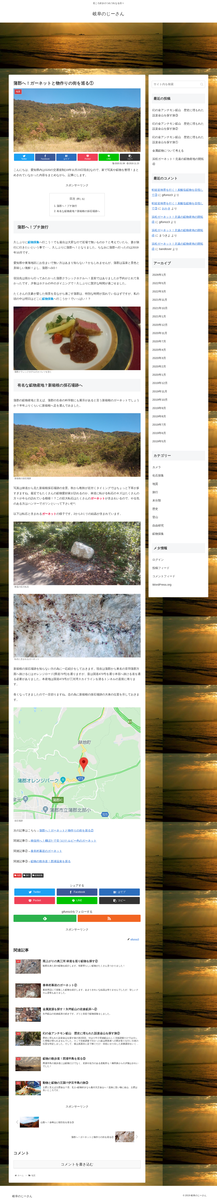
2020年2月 (159, 366)
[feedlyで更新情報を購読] (45, 918)
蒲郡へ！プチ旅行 (67, 205)
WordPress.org (161, 584)
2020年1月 (159, 374)
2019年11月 (159, 391)
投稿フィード (161, 568)
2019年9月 (159, 408)
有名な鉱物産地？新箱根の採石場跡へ (78, 211)
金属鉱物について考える (168, 150)
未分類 (156, 500)
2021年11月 (159, 299)
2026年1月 (159, 274)
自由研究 (158, 525)
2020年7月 (159, 341)
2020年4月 (159, 349)
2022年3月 (159, 291)
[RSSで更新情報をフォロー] (109, 918)
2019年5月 (159, 441)
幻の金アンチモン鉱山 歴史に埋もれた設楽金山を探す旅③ (178, 113)
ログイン (158, 559)
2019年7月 (159, 424)
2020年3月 (159, 358)
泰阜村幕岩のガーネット (46, 851)
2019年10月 (160, 399)
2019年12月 (160, 383)
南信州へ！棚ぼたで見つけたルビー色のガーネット (63, 840)
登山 (155, 517)
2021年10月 (160, 308)
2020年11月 (159, 333)
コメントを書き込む (77, 1164)
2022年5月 (159, 283)
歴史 (155, 508)
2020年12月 (160, 324)
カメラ (156, 467)
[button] (202, 84)
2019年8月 (159, 416)
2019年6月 (159, 433)
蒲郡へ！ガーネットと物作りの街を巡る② (66, 830)
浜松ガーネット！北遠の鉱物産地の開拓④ (178, 161)
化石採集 (158, 475)
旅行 (28, 875)
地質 (19, 875)
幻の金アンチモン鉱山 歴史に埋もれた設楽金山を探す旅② (178, 126)
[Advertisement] (108, 48)
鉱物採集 (39, 875)
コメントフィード (163, 576)
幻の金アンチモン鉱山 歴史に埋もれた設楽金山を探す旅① (178, 140)
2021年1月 (159, 316)
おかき (166, 208)
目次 (72, 198)
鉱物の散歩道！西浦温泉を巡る (51, 861)
